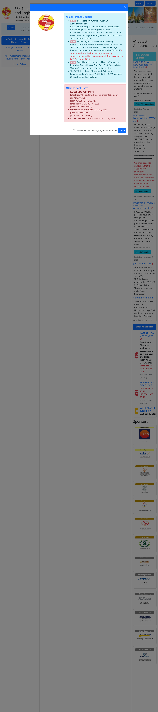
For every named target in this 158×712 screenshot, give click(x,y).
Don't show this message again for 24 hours (96, 130)
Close (122, 130)
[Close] (125, 7)
